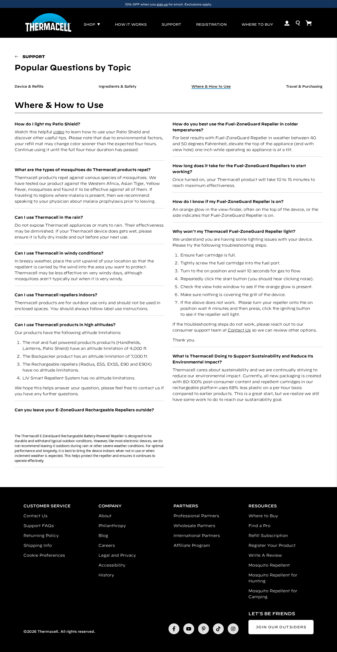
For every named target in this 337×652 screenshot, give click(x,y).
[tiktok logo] (218, 628)
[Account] (287, 23)
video (58, 132)
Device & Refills (29, 86)
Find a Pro (259, 525)
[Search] (298, 23)
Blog (103, 535)
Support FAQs (38, 525)
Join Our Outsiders (281, 627)
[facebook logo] (173, 628)
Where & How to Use (211, 86)
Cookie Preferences (44, 555)
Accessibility (111, 565)
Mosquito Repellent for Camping (272, 594)
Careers (106, 545)
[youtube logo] (188, 628)
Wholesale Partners (194, 525)
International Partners (196, 535)
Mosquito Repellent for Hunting (272, 578)
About (105, 516)
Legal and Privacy (117, 555)
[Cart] (309, 23)
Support (33, 56)
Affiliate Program (191, 545)
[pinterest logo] (203, 628)
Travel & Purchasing (304, 86)
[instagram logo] (233, 628)
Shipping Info (37, 545)
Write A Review (265, 555)
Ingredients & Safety (117, 86)
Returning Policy (41, 535)
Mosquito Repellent (269, 565)
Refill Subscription (268, 535)
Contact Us (239, 330)
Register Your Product (272, 545)
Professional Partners (196, 516)
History (106, 575)
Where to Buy (263, 516)
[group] (168, 4)
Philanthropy (112, 525)
